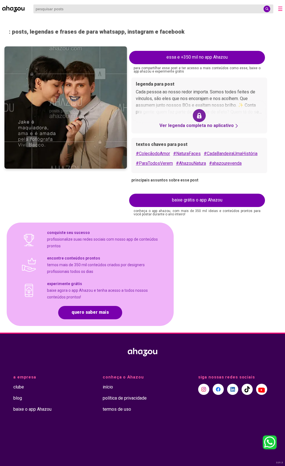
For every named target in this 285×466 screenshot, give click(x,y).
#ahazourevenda (225, 163)
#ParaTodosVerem (154, 163)
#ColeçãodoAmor (153, 153)
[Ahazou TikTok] (247, 389)
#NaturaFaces (187, 153)
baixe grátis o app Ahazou (197, 200)
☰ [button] (280, 9)
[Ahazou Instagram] (203, 389)
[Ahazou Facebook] (218, 389)
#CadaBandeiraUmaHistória (230, 153)
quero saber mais (90, 312)
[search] (267, 9)
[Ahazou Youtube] (261, 389)
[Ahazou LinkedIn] (232, 389)
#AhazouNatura (191, 163)
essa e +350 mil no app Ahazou (197, 57)
